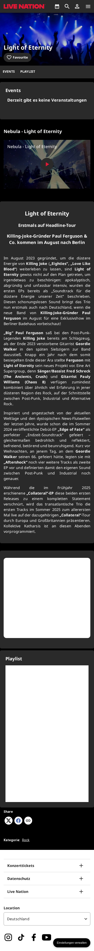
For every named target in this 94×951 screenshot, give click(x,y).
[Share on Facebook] (18, 823)
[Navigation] (88, 6)
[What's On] (57, 6)
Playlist (27, 71)
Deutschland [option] (18, 918)
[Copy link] (28, 821)
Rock (26, 840)
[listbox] (47, 919)
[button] (77, 6)
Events (9, 71)
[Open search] (67, 6)
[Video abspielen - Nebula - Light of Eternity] (47, 164)
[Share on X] (9, 823)
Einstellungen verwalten (72, 942)
